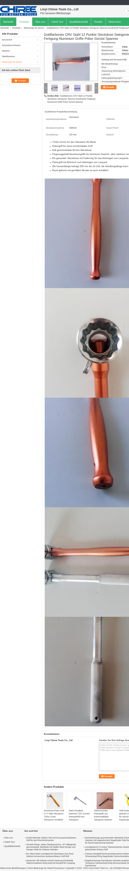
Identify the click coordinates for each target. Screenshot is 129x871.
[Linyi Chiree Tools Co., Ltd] (18, 11)
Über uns (40, 21)
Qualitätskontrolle (79, 21)
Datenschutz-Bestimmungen (13, 868)
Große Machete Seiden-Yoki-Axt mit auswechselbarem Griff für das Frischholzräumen (51, 839)
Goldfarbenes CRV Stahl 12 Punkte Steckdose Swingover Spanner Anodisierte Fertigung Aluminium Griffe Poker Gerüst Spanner (71, 99)
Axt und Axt (7, 40)
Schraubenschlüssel (11, 45)
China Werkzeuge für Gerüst (40, 868)
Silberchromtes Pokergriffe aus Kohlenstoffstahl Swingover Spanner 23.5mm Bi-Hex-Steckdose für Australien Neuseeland (104, 819)
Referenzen (115, 21)
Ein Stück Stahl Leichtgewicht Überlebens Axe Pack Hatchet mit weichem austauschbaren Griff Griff (49, 855)
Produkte (24, 21)
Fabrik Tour (57, 21)
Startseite (8, 21)
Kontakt (98, 21)
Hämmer (6, 51)
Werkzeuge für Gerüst (34, 28)
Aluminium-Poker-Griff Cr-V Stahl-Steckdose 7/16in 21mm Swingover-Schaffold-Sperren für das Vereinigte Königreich (54, 818)
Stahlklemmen (8, 56)
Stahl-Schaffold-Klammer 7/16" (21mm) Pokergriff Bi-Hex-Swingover (79, 815)
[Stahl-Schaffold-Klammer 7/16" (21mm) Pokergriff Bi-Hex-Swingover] (80, 800)
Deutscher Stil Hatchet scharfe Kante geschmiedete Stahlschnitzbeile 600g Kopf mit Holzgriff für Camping (50, 861)
